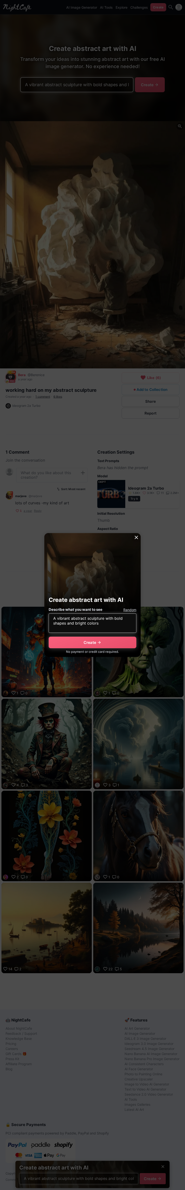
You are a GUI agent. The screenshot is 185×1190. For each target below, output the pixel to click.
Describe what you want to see (75, 609)
